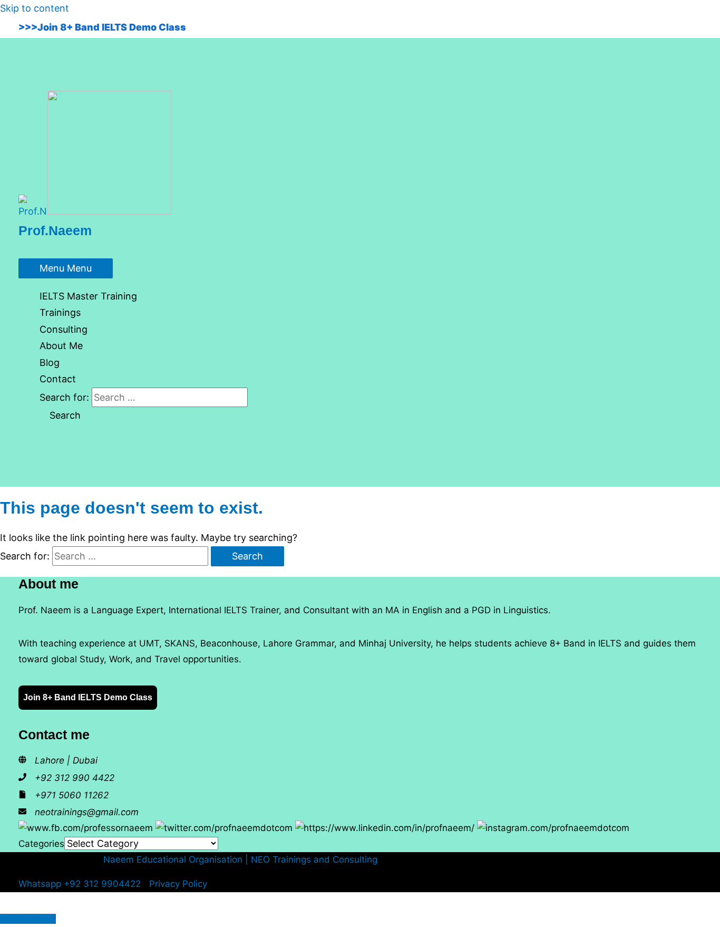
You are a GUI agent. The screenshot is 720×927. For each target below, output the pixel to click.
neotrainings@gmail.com (87, 812)
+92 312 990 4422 (74, 777)
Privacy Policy (178, 883)
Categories (41, 843)
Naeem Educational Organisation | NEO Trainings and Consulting (240, 859)
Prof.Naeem (55, 230)
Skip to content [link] (34, 8)
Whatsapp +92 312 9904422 (79, 883)
